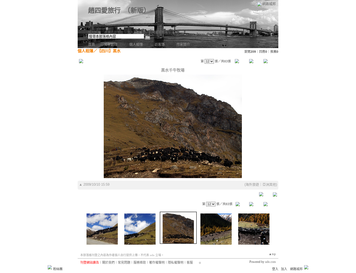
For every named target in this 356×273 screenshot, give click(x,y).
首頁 (91, 44)
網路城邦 (269, 4)
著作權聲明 (157, 262)
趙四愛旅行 (104, 10)
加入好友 (94, 32)
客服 (190, 262)
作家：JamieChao (99, 28)
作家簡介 (183, 44)
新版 (137, 10)
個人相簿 (136, 44)
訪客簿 (160, 44)
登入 (275, 269)
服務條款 (139, 262)
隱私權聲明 (175, 262)
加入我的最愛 (136, 32)
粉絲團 (58, 269)
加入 (284, 269)
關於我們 (108, 262)
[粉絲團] (50, 267)
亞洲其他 (269, 184)
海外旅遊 (252, 184)
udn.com (270, 262)
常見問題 (124, 262)
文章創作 (111, 44)
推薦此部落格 (114, 32)
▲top (272, 254)
